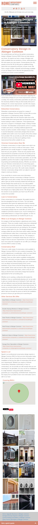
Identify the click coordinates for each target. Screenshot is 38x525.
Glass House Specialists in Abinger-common (15, 519)
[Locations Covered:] (2, 2)
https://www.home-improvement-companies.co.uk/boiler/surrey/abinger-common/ (17, 302)
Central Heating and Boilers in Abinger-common (16, 517)
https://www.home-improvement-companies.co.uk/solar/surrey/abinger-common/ (18, 319)
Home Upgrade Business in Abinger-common (15, 514)
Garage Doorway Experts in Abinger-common (15, 515)
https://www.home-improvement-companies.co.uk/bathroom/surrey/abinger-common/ (19, 337)
